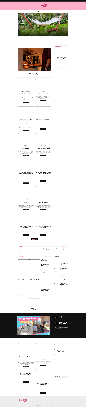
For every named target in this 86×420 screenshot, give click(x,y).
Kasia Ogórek (44, 359)
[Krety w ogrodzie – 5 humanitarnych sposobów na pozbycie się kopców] (43, 138)
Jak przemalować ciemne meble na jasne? (43, 120)
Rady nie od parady (43, 198)
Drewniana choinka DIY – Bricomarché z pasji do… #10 (26, 374)
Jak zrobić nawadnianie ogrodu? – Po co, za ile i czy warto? (49, 250)
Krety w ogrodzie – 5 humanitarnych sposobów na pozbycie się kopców (43, 147)
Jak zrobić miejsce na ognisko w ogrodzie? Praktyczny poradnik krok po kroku (25, 173)
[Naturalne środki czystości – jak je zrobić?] (26, 84)
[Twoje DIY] (23, 400)
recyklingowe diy (23, 91)
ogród (41, 145)
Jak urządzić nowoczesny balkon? (43, 33)
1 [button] (42, 35)
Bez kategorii (43, 91)
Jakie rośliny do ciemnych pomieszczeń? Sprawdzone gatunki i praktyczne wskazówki (43, 201)
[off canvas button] (5, 5)
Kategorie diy (37, 11)
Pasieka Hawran (54, 405)
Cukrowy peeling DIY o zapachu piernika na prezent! (46, 299)
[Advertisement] (34, 40)
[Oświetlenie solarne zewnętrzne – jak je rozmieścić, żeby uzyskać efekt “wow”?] (26, 111)
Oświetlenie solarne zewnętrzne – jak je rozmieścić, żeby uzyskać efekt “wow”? (25, 120)
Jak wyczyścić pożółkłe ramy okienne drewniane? (25, 227)
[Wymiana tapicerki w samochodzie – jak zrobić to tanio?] (26, 138)
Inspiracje (38, 170)
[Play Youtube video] (33, 325)
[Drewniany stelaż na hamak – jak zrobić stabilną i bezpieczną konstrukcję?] (26, 191)
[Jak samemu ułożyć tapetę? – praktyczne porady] (34, 279)
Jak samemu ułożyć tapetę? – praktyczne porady (33, 282)
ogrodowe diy (47, 31)
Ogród (53, 11)
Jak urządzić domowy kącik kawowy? (34, 74)
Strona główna (30, 11)
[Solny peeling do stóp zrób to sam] (34, 302)
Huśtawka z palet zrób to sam (63, 327)
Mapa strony (49, 405)
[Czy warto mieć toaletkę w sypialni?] (21, 279)
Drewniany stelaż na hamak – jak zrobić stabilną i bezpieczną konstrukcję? (25, 201)
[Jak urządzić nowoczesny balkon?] (61, 358)
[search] (81, 6)
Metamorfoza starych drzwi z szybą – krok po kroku (43, 227)
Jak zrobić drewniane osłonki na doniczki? (43, 357)
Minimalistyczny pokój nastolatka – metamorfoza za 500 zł (63, 317)
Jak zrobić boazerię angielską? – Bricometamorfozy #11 (43, 384)
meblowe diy (43, 31)
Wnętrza (42, 11)
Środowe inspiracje (28, 91)
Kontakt (28, 0)
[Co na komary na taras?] (43, 84)
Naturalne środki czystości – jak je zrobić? (26, 93)
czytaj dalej (26, 102)
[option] (43, 24)
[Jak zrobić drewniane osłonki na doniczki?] (43, 348)
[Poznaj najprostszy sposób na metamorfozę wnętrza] (46, 283)
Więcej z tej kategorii (64, 246)
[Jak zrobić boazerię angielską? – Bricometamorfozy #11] (43, 374)
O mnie (19, 0)
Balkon (57, 11)
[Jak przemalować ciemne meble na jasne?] (43, 111)
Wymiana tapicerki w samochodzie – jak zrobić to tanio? (25, 147)
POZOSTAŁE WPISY (34, 239)
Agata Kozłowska (35, 75)
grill (22, 170)
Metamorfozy (48, 11)
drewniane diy (25, 198)
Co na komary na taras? (43, 93)
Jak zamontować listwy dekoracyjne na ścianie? (28, 258)
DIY (22, 198)
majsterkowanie (42, 170)
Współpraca (23, 0)
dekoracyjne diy (39, 31)
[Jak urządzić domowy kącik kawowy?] (34, 59)
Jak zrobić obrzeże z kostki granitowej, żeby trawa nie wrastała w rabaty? (43, 173)
